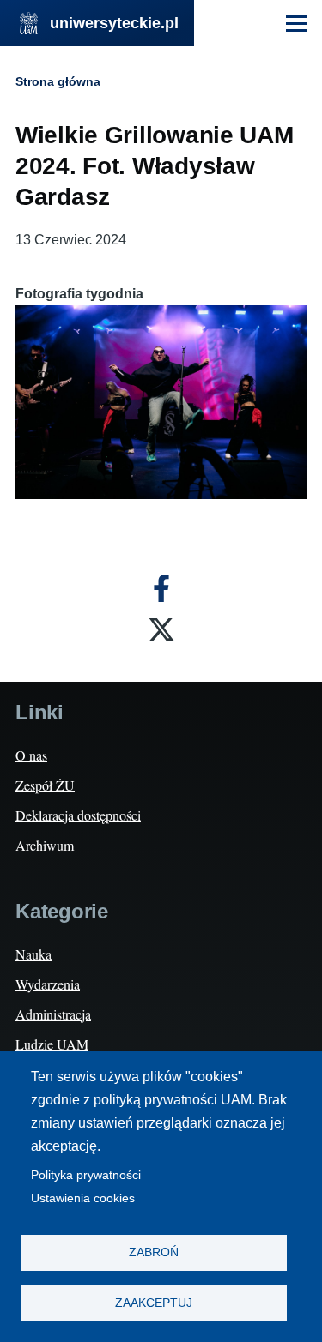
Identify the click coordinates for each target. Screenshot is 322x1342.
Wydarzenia (47, 984)
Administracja (53, 1014)
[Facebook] (161, 588)
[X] (161, 629)
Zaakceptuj (153, 1303)
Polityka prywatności (86, 1175)
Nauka (33, 954)
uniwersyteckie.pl (114, 23)
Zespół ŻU (45, 785)
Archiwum (44, 845)
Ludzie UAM (51, 1044)
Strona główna (57, 81)
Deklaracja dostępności (78, 815)
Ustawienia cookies (83, 1198)
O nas (31, 755)
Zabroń (154, 1252)
